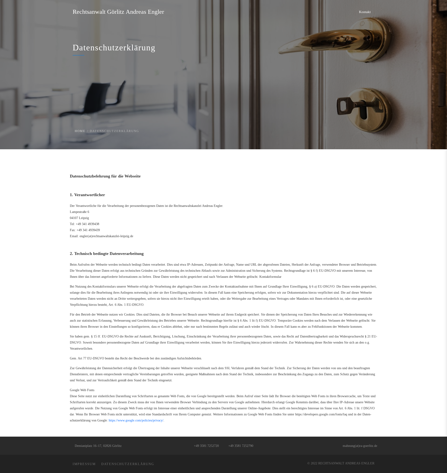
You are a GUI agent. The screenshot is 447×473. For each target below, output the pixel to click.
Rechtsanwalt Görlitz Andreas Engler (118, 11)
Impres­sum (84, 464)
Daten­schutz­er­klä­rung (127, 464)
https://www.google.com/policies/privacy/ (136, 420)
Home (80, 131)
